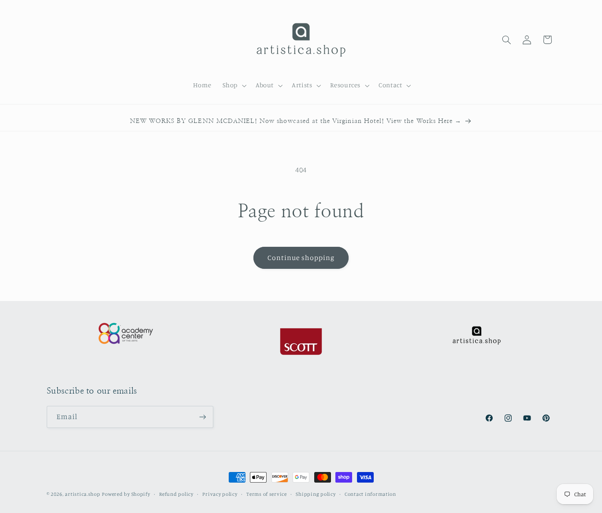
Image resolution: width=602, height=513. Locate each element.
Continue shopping (301, 257)
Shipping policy (315, 494)
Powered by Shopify (126, 494)
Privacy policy (219, 494)
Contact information (370, 494)
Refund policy (176, 494)
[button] (233, 85)
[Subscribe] (202, 417)
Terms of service (266, 494)
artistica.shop (82, 494)
